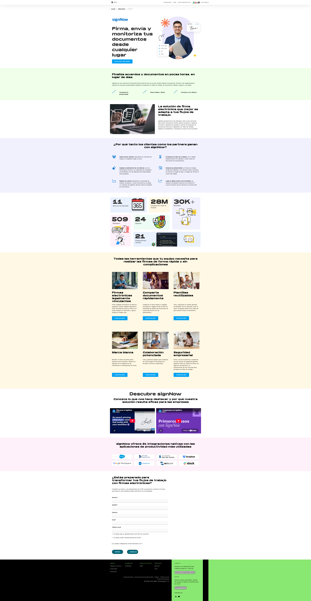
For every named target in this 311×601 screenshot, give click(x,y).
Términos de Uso (164, 577)
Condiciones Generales (163, 579)
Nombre (115, 497)
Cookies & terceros (128, 577)
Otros (156, 568)
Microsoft (157, 566)
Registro (157, 577)
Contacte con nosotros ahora (185, 572)
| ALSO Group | (204, 2)
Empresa (114, 512)
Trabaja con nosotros (115, 566)
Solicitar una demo (122, 61)
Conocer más (120, 318)
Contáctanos (128, 566)
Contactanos (168, 2)
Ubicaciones (113, 571)
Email (114, 520)
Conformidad (113, 568)
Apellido (114, 505)
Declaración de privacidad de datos (144, 577)
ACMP (141, 566)
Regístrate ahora (181, 587)
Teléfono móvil (116, 527)
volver (113, 9)
